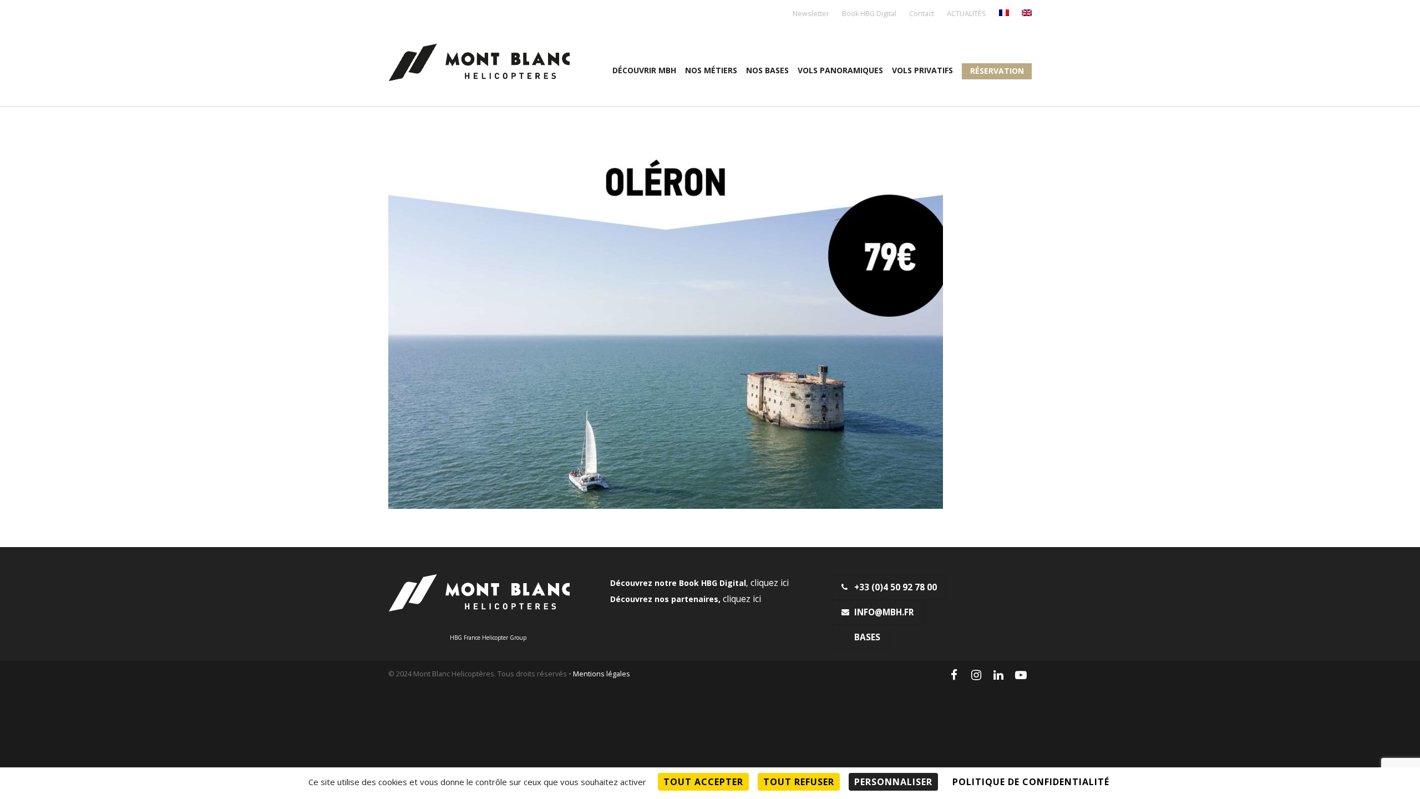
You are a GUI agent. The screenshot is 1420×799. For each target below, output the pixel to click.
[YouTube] (1021, 675)
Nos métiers (711, 70)
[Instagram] (976, 675)
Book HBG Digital (869, 14)
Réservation (997, 70)
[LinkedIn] (998, 675)
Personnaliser (893, 782)
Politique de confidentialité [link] (1030, 782)
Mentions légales (601, 674)
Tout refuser (798, 782)
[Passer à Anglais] (1027, 13)
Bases (867, 637)
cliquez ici (769, 583)
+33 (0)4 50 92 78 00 (895, 587)
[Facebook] (954, 675)
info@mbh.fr (884, 612)
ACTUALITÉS (966, 14)
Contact (921, 14)
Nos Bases (767, 70)
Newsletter (811, 14)
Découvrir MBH (644, 70)
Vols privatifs (922, 70)
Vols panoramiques (840, 70)
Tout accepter (703, 782)
